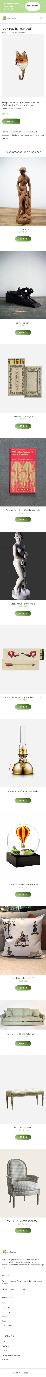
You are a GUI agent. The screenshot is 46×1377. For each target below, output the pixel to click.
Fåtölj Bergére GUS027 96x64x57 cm (23, 1221)
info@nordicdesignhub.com (13, 1289)
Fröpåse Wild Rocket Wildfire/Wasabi (23, 510)
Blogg (4, 1341)
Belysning (6, 1303)
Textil (4, 1321)
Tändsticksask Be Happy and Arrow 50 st (23, 697)
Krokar (36, 102)
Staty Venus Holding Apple (23, 604)
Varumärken (27, 102)
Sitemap (5, 1359)
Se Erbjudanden (32, 5)
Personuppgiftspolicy (11, 1355)
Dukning (5, 1307)
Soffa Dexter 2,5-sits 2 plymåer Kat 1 (23, 1034)
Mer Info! (11, 121)
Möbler (5, 1316)
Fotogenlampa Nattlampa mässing (23, 791)
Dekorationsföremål (24, 105)
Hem (4, 32)
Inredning (17, 102)
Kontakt (5, 1346)
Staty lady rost (23, 229)
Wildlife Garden (8, 105)
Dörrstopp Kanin (23, 323)
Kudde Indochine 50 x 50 (23, 978)
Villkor (4, 1350)
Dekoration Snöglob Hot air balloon (23, 884)
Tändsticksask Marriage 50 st (23, 416)
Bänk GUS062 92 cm (23, 1127)
